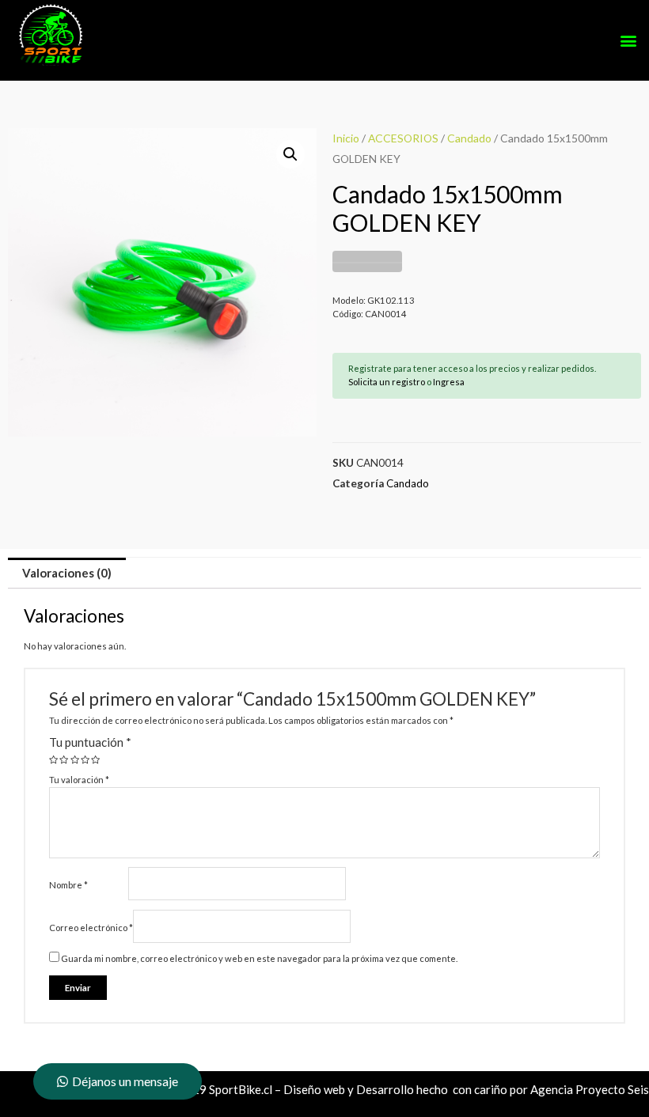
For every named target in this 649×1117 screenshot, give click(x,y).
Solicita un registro (386, 382)
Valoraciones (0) (67, 573)
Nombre (68, 885)
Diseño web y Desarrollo (348, 1089)
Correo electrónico (91, 927)
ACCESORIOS (403, 138)
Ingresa (449, 382)
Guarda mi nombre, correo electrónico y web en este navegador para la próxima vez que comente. (259, 958)
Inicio (345, 138)
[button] (628, 41)
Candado (469, 138)
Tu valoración (79, 779)
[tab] (67, 573)
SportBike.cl (240, 1089)
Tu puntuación (90, 742)
